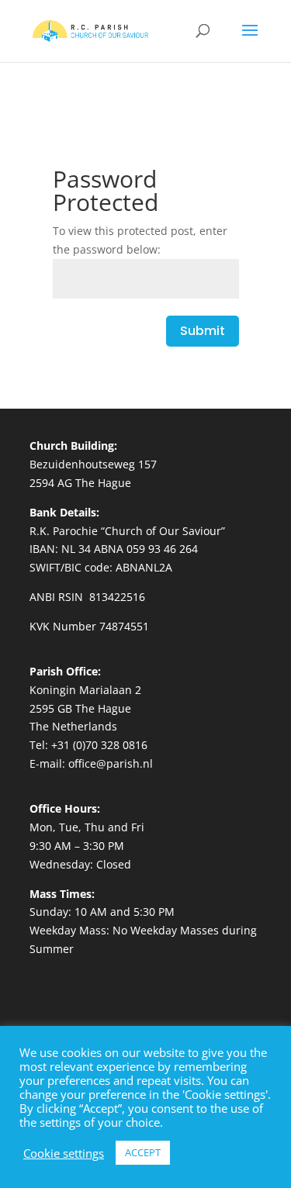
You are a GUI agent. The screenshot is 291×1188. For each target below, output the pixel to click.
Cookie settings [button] (63, 1153)
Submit (202, 331)
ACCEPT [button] (143, 1152)
